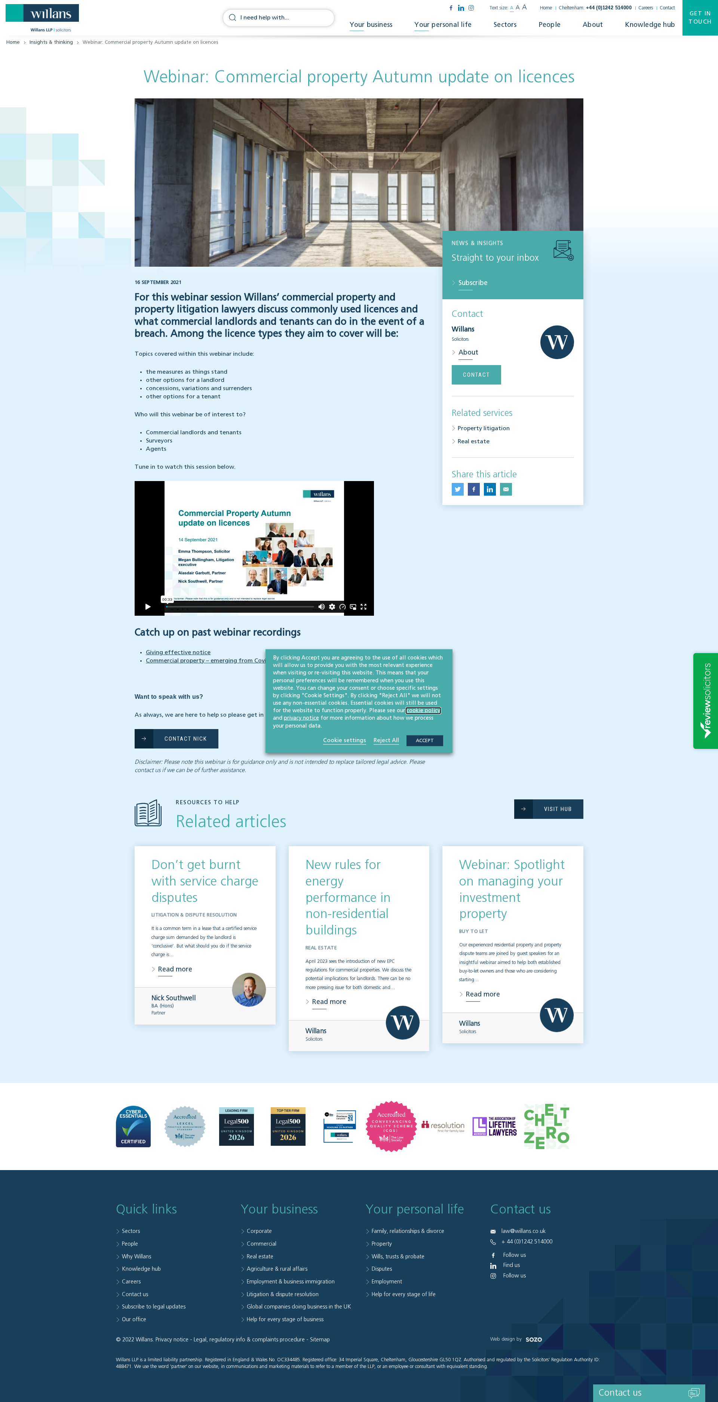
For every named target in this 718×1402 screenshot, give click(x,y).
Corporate (259, 1231)
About (593, 25)
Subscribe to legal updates (153, 1307)
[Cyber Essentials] (133, 1126)
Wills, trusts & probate (398, 1256)
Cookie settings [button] (344, 740)
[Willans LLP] (42, 18)
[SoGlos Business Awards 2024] (339, 1126)
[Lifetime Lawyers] (495, 1126)
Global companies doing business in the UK (299, 1307)
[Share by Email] (506, 489)
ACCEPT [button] (425, 740)
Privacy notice (172, 1340)
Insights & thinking (51, 42)
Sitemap (320, 1340)
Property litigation (484, 429)
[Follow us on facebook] (451, 8)
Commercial (261, 1244)
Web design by (506, 1339)
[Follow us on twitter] (458, 489)
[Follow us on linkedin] (461, 8)
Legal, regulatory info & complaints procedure (249, 1340)
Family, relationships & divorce (408, 1231)
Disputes (382, 1269)
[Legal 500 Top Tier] (288, 1126)
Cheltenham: (595, 8)
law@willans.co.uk (523, 1231)
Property (382, 1244)
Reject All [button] (386, 740)
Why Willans (136, 1256)
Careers (645, 8)
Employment (387, 1282)
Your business (371, 25)
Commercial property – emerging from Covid (208, 661)
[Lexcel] (185, 1126)
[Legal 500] (236, 1126)
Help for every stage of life (404, 1294)
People (550, 25)
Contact (667, 8)
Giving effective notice (178, 653)
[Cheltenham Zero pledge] (546, 1126)
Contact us (135, 1294)
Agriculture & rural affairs (277, 1269)
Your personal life (443, 25)
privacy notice (301, 718)
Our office (134, 1319)
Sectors (505, 25)
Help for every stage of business (285, 1319)
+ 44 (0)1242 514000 (526, 1242)
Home (546, 8)
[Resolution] (443, 1126)
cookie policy (423, 710)
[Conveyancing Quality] (391, 1126)
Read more (175, 969)
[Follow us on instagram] (471, 8)
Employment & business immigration (291, 1282)
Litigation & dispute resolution (283, 1294)
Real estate (474, 442)
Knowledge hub (650, 25)
